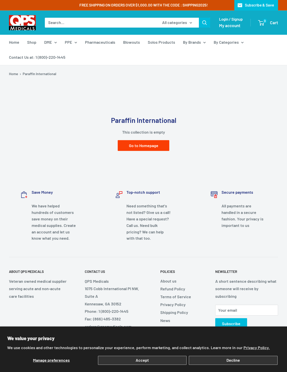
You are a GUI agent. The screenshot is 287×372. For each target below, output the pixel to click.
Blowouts (131, 42)
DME (48, 42)
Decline (233, 360)
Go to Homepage (143, 145)
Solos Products (161, 42)
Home (14, 42)
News (165, 320)
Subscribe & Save (259, 5)
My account (229, 25)
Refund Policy (172, 288)
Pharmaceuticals (100, 42)
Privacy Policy (173, 304)
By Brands (192, 42)
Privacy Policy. (257, 347)
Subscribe (231, 323)
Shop (31, 42)
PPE (68, 42)
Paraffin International (39, 74)
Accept (142, 360)
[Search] (204, 23)
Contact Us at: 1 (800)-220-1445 (37, 57)
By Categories (226, 42)
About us (168, 280)
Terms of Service (175, 296)
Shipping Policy (174, 312)
